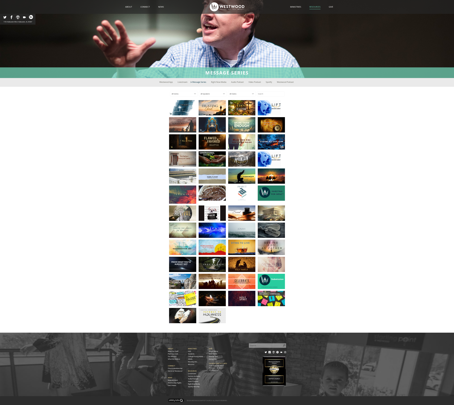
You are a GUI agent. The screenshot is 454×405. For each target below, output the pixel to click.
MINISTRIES (192, 349)
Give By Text (213, 356)
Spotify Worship (193, 386)
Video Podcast (255, 82)
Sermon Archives (194, 376)
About (128, 6)
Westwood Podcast (285, 82)
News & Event (173, 380)
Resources (315, 6)
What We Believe (174, 359)
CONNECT (171, 366)
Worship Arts (192, 362)
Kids (189, 351)
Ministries (295, 6)
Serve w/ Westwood (175, 371)
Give (331, 6)
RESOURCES (192, 371)
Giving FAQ (212, 359)
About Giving (213, 351)
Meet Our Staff (173, 351)
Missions (191, 364)
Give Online (213, 354)
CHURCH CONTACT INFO (218, 363)
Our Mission (172, 356)
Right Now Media (218, 82)
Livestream (182, 82)
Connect (145, 6)
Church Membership (175, 368)
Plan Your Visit (173, 354)
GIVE (210, 349)
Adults (190, 359)
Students (191, 354)
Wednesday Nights (174, 383)
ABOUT (170, 349)
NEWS (170, 378)
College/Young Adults (195, 356)
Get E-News (172, 385)
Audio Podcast (237, 82)
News (161, 6)
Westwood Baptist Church (202, 401)
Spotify (269, 82)
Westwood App (166, 82)
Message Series (199, 82)
